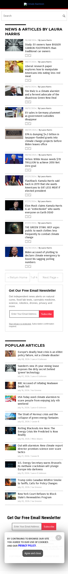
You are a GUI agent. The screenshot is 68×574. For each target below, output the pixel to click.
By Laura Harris (45, 40)
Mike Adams (37, 439)
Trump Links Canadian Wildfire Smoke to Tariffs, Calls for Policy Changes (39, 482)
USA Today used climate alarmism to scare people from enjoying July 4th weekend (39, 400)
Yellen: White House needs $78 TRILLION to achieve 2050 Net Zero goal (43, 162)
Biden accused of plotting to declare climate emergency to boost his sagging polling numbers (42, 257)
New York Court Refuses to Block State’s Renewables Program (37, 495)
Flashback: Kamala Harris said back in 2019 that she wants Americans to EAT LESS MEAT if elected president (42, 185)
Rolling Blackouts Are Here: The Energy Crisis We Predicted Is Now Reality (38, 431)
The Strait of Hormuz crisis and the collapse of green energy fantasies (38, 416)
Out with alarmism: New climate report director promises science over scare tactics (40, 449)
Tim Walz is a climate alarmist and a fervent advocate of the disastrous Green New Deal (42, 94)
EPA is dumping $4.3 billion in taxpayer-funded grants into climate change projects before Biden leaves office (43, 139)
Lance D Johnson (39, 359)
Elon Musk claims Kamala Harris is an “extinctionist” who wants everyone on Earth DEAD (43, 209)
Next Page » (50, 277)
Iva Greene (36, 390)
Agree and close (32, 553)
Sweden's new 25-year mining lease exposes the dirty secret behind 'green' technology (38, 369)
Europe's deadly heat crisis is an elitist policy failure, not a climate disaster (40, 354)
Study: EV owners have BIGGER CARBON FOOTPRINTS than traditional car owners (43, 48)
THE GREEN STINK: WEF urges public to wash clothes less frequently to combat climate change (42, 232)
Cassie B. (36, 421)
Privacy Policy (27, 545)
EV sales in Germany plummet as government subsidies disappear (42, 116)
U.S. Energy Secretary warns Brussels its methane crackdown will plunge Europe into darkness (39, 466)
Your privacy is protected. (20, 324)
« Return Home (17, 277)
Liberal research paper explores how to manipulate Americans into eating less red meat (42, 71)
